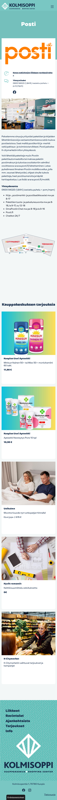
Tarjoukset (15, 726)
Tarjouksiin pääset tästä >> (18, 669)
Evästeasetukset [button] (15, 797)
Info (9, 731)
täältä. (26, 529)
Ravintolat (15, 716)
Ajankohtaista (18, 721)
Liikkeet (13, 710)
